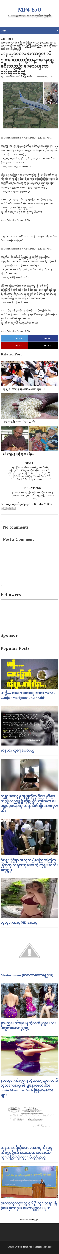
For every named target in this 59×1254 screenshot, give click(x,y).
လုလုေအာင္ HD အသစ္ (19, 922)
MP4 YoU (29, 9)
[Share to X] (8, 508)
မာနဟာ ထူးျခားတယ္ (17, 750)
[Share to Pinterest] (14, 508)
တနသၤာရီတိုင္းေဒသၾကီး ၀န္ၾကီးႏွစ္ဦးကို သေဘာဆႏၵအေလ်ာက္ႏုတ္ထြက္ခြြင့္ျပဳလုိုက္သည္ (26, 1152)
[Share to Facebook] (11, 508)
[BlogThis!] (5, 508)
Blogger (34, 1219)
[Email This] (2, 508)
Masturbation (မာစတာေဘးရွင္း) (27, 975)
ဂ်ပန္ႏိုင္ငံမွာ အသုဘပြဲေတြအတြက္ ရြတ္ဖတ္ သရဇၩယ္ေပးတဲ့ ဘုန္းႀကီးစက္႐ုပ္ (29, 865)
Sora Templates (25, 1247)
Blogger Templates (43, 1247)
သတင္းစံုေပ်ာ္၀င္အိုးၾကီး (19, 76)
